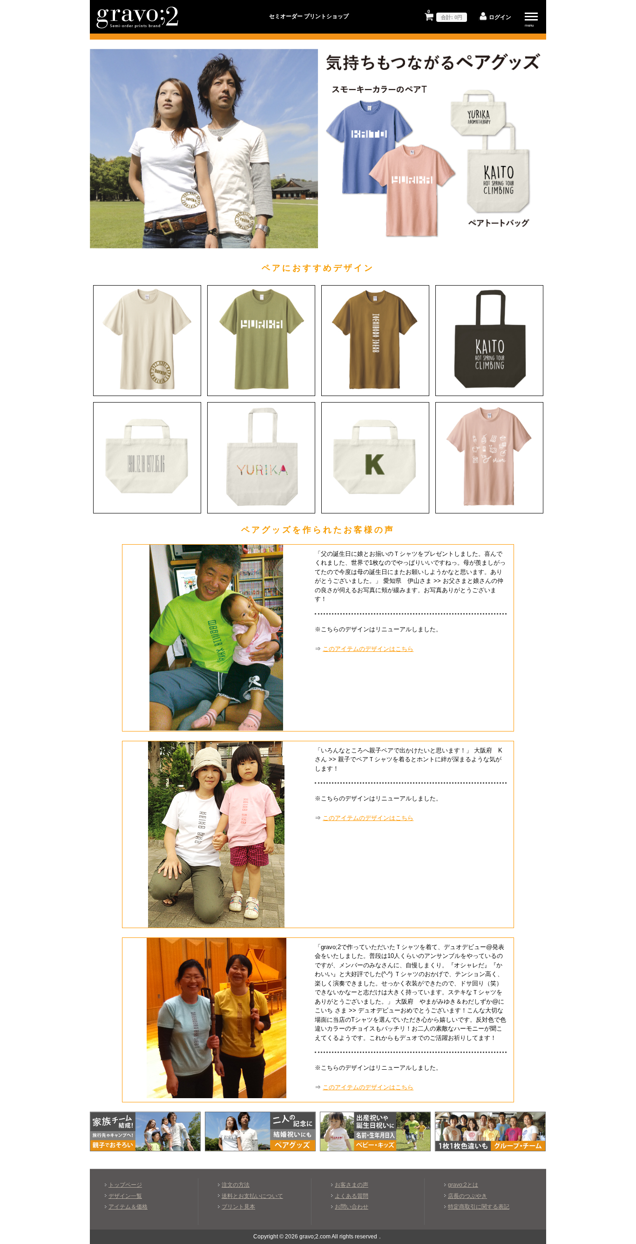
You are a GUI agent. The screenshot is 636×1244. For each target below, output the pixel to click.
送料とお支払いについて (252, 1196)
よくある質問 (351, 1196)
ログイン (500, 17)
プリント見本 (238, 1206)
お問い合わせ (351, 1206)
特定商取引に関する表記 (478, 1206)
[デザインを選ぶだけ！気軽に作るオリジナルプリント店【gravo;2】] (137, 28)
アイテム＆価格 (128, 1206)
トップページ (125, 1185)
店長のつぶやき (467, 1196)
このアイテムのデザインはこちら (368, 648)
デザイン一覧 (125, 1196)
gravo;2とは (463, 1185)
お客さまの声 (351, 1185)
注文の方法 (236, 1185)
